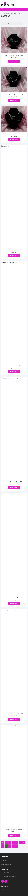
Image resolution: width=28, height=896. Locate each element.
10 (23, 842)
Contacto (3, 889)
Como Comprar (4, 860)
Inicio (2, 13)
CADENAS (13, 13)
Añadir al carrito (14, 61)
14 (13, 846)
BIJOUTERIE (7, 13)
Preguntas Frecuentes (6, 864)
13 (9, 846)
